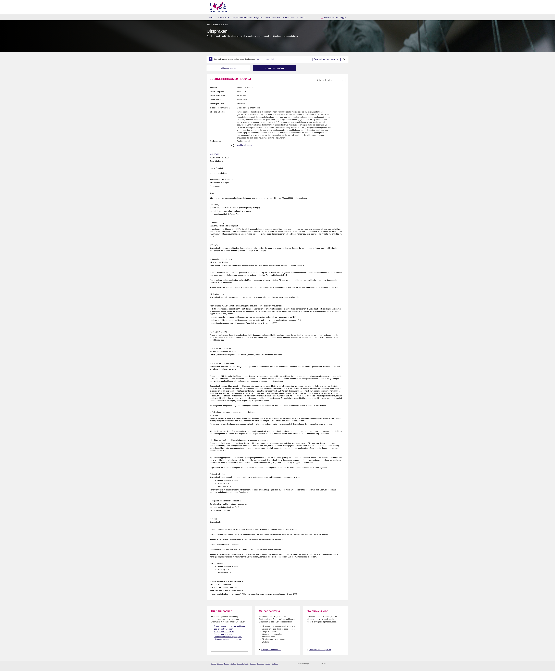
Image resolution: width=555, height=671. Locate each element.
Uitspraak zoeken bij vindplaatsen (228, 639)
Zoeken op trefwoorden (223, 629)
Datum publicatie (217, 96)
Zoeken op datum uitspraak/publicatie (229, 626)
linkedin (340, 663)
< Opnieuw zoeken (228, 68)
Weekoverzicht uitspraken (320, 649)
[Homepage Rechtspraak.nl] (217, 6)
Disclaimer (275, 664)
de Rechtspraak (273, 17)
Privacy (226, 664)
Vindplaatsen (215, 141)
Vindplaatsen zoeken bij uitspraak (228, 637)
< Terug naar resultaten (274, 68)
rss (311, 663)
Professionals (289, 17)
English (213, 664)
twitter (328, 663)
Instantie (213, 88)
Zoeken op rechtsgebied (224, 634)
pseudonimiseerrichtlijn (265, 59)
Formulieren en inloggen (335, 17)
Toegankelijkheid (242, 664)
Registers (258, 17)
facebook (332, 663)
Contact (301, 17)
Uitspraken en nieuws (242, 17)
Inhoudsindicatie (217, 112)
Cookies (233, 664)
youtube (343, 663)
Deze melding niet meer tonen (326, 59)
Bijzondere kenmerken (220, 108)
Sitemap (220, 664)
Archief (268, 664)
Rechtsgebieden (217, 104)
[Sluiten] (344, 59)
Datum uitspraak (217, 92)
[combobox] (330, 80)
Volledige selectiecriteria (271, 649)
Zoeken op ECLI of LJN (224, 631)
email (315, 663)
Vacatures (260, 664)
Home (211, 17)
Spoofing (253, 664)
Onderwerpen (223, 17)
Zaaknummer (215, 100)
